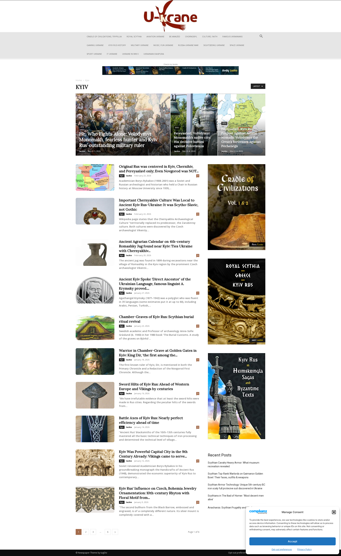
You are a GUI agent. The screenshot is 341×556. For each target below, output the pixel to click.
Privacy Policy (304, 549)
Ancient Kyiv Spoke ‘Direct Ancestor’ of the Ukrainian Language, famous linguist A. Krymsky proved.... (155, 284)
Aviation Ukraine (155, 36)
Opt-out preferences (282, 549)
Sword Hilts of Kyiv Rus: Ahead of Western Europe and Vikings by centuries (154, 386)
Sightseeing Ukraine (214, 45)
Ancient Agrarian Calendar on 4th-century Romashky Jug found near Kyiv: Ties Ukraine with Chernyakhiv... (156, 246)
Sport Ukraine (94, 54)
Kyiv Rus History (117, 45)
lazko (82, 151)
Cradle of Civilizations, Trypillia (104, 36)
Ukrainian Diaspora (154, 54)
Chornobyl (191, 36)
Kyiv (82, 127)
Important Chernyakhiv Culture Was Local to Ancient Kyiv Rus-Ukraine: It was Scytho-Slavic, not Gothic (158, 205)
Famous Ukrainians (232, 36)
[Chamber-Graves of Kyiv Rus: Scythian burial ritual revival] (95, 327)
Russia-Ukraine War (188, 45)
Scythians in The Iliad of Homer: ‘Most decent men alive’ (236, 497)
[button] (334, 512)
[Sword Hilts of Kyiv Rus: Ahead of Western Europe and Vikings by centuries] (95, 395)
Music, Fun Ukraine (163, 45)
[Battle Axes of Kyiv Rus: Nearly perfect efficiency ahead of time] (95, 429)
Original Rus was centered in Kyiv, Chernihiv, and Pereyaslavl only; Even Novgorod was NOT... (159, 168)
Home (79, 80)
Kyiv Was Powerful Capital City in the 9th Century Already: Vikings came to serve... (153, 453)
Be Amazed (174, 36)
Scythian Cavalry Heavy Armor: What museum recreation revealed (233, 464)
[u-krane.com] (170, 16)
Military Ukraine (139, 45)
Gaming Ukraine (95, 45)
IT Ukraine (112, 54)
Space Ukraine (237, 45)
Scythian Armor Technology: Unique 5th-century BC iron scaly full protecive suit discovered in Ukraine (236, 486)
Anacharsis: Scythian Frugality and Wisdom (232, 507)
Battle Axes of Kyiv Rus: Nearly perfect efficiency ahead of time (151, 420)
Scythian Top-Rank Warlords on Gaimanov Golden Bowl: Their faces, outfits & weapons (235, 475)
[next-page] (115, 532)
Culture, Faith (209, 36)
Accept (292, 541)
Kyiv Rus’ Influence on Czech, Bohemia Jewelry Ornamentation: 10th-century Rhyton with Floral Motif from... (157, 493)
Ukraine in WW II (130, 54)
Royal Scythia (134, 36)
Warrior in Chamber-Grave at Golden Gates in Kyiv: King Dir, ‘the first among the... (158, 352)
